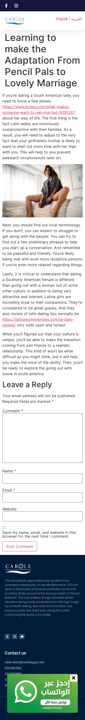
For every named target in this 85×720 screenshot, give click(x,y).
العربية (76, 19)
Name (9, 471)
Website (9, 509)
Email (8, 490)
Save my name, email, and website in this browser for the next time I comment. (39, 534)
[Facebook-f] (7, 636)
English (62, 19)
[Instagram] (14, 636)
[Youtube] (22, 636)
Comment (12, 411)
